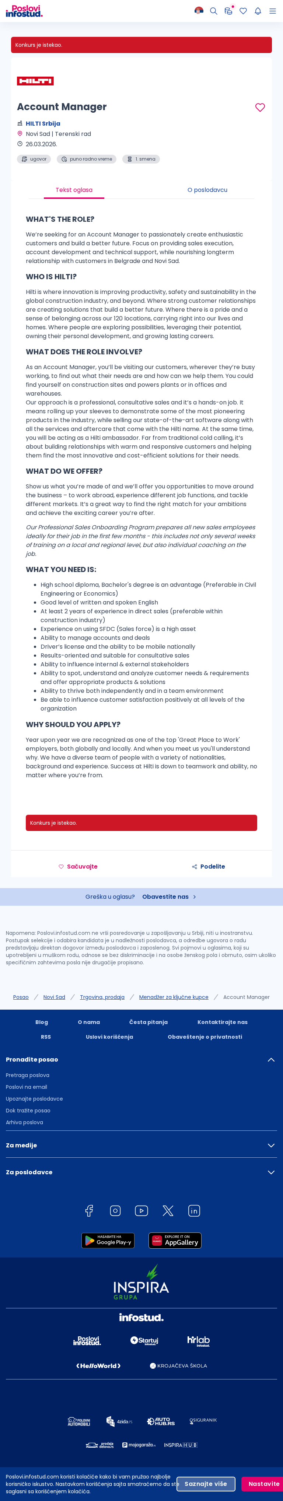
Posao (21, 997)
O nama (89, 1022)
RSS (46, 1037)
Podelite (212, 866)
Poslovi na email (26, 1087)
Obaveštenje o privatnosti (205, 1037)
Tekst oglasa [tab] (74, 190)
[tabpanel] (141, 499)
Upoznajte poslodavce (34, 1098)
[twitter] (168, 1212)
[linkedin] (194, 1212)
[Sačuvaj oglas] (260, 107)
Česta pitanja (148, 1022)
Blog (41, 1022)
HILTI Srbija (43, 123)
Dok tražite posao (28, 1110)
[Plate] (228, 11)
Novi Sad (54, 997)
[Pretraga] (213, 11)
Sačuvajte (82, 866)
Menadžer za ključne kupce (174, 997)
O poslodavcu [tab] (207, 190)
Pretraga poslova (27, 1075)
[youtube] (141, 1212)
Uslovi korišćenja (109, 1037)
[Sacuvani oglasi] (243, 11)
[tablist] (141, 190)
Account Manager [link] (246, 997)
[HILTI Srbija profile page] (35, 81)
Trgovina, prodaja (102, 997)
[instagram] (115, 1212)
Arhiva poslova (24, 1122)
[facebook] (88, 1212)
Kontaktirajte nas (223, 1022)
